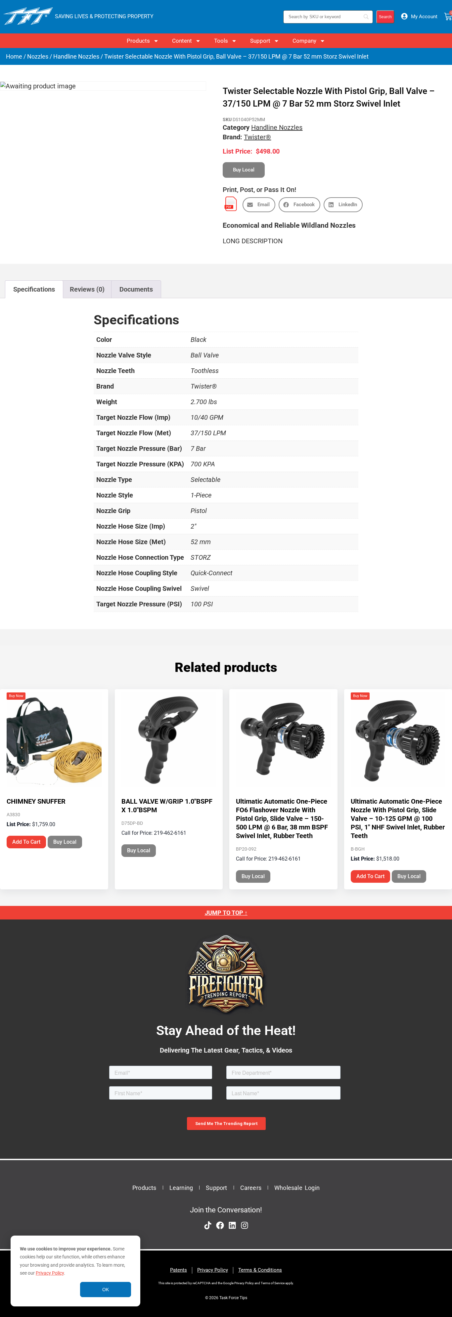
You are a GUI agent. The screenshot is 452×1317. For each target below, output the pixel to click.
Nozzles (37, 56)
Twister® (257, 137)
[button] (259, 204)
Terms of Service (273, 1283)
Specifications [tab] (34, 289)
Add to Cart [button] (26, 842)
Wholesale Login (297, 1187)
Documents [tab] (136, 289)
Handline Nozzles (76, 56)
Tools (221, 40)
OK (105, 1289)
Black (198, 340)
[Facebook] (220, 1225)
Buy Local (64, 842)
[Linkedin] (232, 1225)
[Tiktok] (208, 1225)
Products (138, 40)
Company (304, 40)
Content (182, 40)
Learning (181, 1187)
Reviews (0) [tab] (87, 289)
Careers (250, 1187)
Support (260, 40)
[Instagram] (245, 1225)
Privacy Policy (50, 1273)
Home (14, 56)
